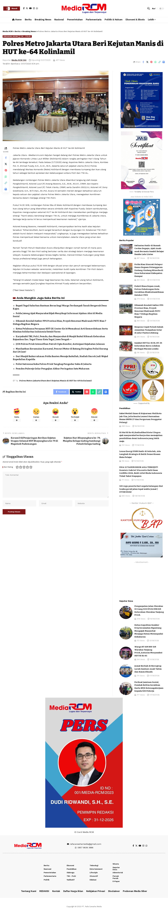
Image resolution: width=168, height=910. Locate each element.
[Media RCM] (84, 8)
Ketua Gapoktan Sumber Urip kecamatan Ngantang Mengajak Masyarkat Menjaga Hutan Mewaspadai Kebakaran (148, 631)
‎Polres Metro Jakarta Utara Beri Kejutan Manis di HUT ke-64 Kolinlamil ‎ (55, 380)
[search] (148, 8)
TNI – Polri (25, 36)
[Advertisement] (141, 580)
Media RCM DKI (19, 60)
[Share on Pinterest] (151, 62)
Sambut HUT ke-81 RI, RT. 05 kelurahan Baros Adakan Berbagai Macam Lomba (148, 346)
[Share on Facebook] (143, 62)
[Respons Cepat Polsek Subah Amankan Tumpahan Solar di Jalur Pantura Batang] (125, 330)
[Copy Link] (159, 62)
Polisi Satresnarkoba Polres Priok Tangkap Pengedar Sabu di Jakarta (53, 364)
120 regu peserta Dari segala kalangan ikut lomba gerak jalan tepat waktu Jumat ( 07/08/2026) (141, 489)
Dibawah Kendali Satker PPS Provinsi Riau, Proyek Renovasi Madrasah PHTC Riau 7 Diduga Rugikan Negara (148, 311)
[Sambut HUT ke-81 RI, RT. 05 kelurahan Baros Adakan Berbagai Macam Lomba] (125, 346)
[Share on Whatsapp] (155, 62)
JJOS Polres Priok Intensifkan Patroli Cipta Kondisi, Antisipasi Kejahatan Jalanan (60, 344)
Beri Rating (8, 467)
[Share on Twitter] (147, 62)
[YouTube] (30, 8)
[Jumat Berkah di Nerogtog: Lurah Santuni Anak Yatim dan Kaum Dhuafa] (125, 670)
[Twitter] (27, 8)
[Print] (163, 62)
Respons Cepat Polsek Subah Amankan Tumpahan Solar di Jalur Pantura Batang (148, 330)
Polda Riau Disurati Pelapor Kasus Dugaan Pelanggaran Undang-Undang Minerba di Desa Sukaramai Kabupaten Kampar (148, 270)
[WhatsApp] (37, 8)
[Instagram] (33, 8)
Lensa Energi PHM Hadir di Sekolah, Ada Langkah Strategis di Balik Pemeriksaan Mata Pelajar (140, 454)
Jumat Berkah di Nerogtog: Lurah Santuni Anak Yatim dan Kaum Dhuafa (148, 669)
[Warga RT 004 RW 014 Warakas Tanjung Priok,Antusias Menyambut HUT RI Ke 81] (125, 653)
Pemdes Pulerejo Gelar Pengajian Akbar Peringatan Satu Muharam (53, 368)
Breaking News (11, 36)
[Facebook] (24, 8)
